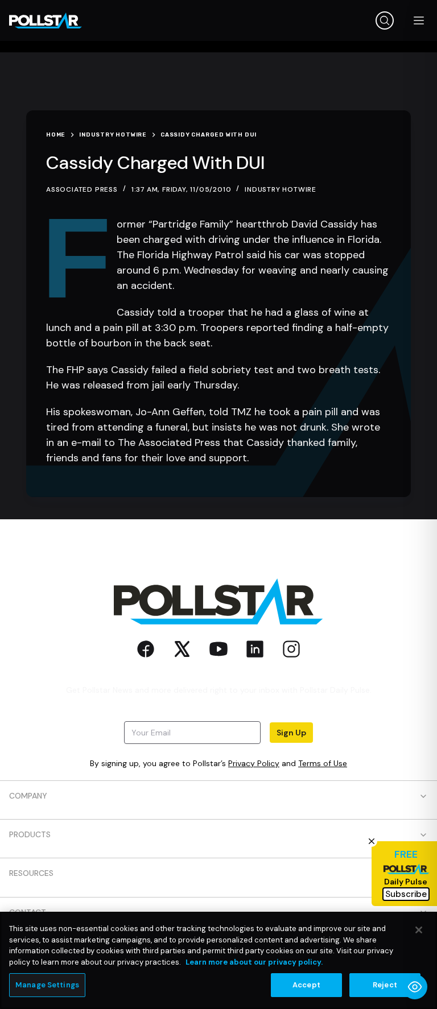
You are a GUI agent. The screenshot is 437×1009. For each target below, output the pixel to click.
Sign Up (291, 732)
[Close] (418, 929)
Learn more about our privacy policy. (254, 962)
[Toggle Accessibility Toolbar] (414, 986)
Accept (306, 985)
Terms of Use (322, 763)
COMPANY (28, 796)
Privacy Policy (253, 763)
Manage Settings (47, 985)
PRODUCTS (30, 834)
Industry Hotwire (280, 189)
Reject (385, 985)
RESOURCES (31, 873)
